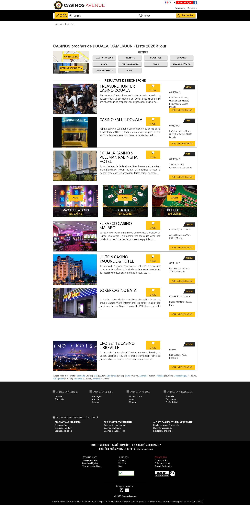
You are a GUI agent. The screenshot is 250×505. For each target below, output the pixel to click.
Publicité (122, 463)
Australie (170, 396)
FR (169, 2)
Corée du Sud (172, 402)
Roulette (130, 58)
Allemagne (97, 396)
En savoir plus (193, 502)
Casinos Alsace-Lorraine (115, 425)
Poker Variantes (130, 64)
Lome (127, 376)
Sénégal (132, 402)
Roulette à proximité (162, 428)
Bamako (96, 378)
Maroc (131, 399)
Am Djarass (58, 378)
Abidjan (160, 376)
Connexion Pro (161, 460)
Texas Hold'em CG (182, 64)
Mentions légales (90, 463)
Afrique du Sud (135, 396)
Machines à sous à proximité (166, 425)
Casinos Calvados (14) (114, 431)
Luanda (142, 376)
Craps (104, 64)
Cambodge (171, 399)
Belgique (96, 402)
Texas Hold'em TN (104, 70)
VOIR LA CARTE (71, 57)
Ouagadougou (180, 376)
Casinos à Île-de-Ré (63, 431)
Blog (120, 466)
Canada (58, 396)
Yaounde (81, 376)
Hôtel (130, 70)
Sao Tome (111, 376)
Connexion (180, 8)
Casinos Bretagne (112, 428)
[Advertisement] (125, 34)
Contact (122, 460)
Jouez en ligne (184, 2)
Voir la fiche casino (182, 110)
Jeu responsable (90, 460)
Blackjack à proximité (163, 431)
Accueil (58, 24)
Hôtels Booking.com (71, 68)
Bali (96, 376)
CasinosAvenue (129, 496)
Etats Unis (59, 399)
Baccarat (182, 58)
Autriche (95, 399)
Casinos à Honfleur (63, 428)
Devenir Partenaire (163, 466)
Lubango (78, 378)
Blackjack (155, 58)
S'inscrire (192, 8)
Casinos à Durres (62, 425)
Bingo (156, 64)
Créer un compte (162, 463)
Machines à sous (104, 58)
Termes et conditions (92, 466)
